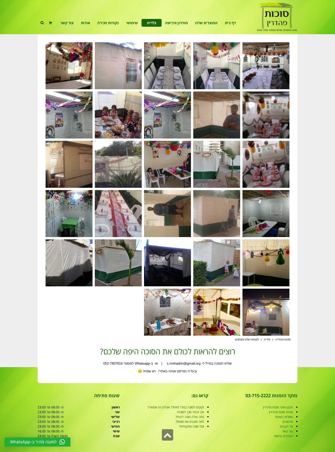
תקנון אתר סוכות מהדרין (278, 407)
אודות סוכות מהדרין (281, 412)
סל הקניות (286, 426)
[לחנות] (51, 22)
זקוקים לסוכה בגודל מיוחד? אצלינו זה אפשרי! (176, 407)
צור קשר (287, 431)
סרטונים (288, 421)
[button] (37, 442)
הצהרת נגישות (283, 436)
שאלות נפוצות (284, 417)
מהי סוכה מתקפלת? (191, 426)
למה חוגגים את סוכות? (190, 421)
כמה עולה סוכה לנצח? (189, 417)
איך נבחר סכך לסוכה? (190, 412)
